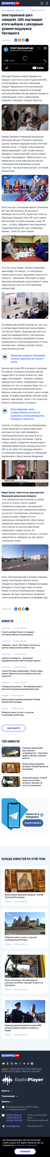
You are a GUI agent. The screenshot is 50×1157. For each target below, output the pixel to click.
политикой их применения (26, 1145)
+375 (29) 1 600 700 (27, 1120)
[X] (27, 40)
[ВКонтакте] (15, 40)
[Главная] (11, 3)
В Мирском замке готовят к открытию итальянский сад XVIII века (18, 713)
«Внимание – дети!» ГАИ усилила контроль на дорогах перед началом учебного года (21, 646)
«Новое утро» (6, 628)
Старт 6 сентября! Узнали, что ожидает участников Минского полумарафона (18, 633)
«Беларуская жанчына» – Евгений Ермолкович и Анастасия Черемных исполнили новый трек (22, 687)
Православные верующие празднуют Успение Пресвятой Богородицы (21, 700)
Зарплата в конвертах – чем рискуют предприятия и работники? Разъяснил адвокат (21, 659)
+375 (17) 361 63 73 (19, 1117)
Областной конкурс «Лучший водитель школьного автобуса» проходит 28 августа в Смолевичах (34, 781)
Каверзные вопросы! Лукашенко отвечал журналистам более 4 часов (28, 358)
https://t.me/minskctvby (12, 800)
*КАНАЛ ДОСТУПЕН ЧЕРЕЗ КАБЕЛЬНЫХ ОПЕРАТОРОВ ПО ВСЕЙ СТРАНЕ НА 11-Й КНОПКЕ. (22, 1070)
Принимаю (25, 1151)
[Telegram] (23, 40)
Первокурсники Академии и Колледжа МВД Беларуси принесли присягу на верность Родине (23, 1028)
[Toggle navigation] (46, 3)
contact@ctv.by (24, 1126)
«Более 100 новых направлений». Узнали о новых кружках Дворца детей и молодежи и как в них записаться (22, 673)
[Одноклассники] (19, 40)
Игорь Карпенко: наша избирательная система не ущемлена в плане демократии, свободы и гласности (28, 413)
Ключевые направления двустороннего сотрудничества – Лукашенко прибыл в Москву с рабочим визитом (35, 753)
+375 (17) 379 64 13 (26, 1115)
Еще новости (13, 728)
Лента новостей (8, 10)
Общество (19, 10)
